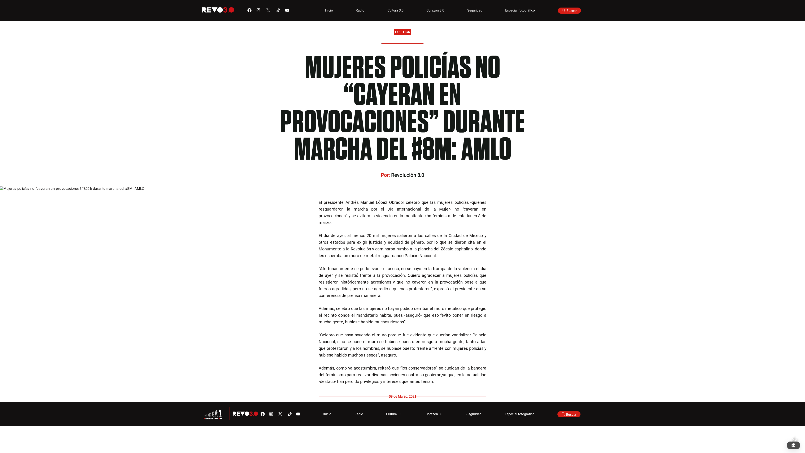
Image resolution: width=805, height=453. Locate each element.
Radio (360, 10)
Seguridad (474, 10)
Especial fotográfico (520, 10)
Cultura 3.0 (395, 10)
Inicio (329, 10)
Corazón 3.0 (435, 10)
